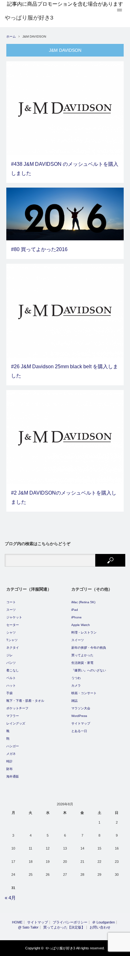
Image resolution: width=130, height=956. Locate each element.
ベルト (11, 678)
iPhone (76, 617)
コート (11, 602)
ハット (11, 685)
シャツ (11, 632)
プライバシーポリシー (70, 922)
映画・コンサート (84, 693)
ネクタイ (12, 647)
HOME (17, 922)
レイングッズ (15, 723)
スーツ (11, 609)
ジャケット (14, 617)
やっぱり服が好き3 (60, 948)
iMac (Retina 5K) (83, 602)
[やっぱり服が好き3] (29, 18)
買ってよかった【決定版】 (64, 927)
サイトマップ (80, 723)
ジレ (9, 655)
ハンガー (12, 746)
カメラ (76, 685)
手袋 (9, 693)
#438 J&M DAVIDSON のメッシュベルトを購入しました (64, 168)
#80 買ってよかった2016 (39, 249)
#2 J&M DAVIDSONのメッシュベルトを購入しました (63, 497)
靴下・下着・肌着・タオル (25, 700)
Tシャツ (12, 640)
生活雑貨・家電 (82, 662)
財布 (9, 769)
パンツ (11, 662)
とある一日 (79, 731)
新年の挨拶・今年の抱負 (88, 647)
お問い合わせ (100, 927)
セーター (12, 625)
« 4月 (10, 897)
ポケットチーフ (17, 708)
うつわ (76, 678)
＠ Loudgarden (103, 922)
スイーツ (77, 640)
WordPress (79, 716)
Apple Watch (80, 625)
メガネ (11, 753)
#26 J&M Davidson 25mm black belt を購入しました (64, 371)
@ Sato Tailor (28, 927)
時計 (9, 761)
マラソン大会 (80, 708)
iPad (74, 609)
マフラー (12, 716)
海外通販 (12, 776)
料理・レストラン (84, 632)
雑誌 (74, 700)
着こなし (12, 670)
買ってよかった (82, 655)
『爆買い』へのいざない (88, 670)
